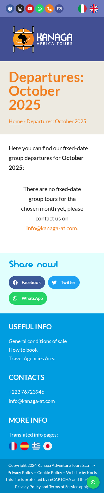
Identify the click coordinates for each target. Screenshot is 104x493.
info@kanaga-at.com (51, 227)
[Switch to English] (94, 8)
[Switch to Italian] (82, 8)
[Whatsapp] (39, 8)
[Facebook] (10, 8)
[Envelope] (59, 8)
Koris (92, 472)
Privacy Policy (20, 472)
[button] (27, 282)
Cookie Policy (49, 472)
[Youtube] (29, 8)
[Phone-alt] (49, 8)
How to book (23, 350)
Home (16, 121)
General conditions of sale (38, 341)
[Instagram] (20, 8)
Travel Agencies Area (32, 358)
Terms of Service (63, 486)
